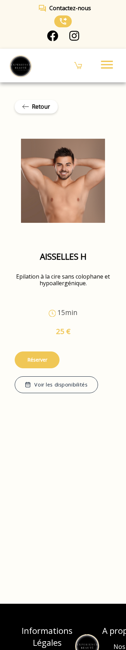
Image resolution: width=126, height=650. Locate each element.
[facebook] (52, 36)
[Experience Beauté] (20, 65)
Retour (41, 106)
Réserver (37, 359)
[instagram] (74, 36)
